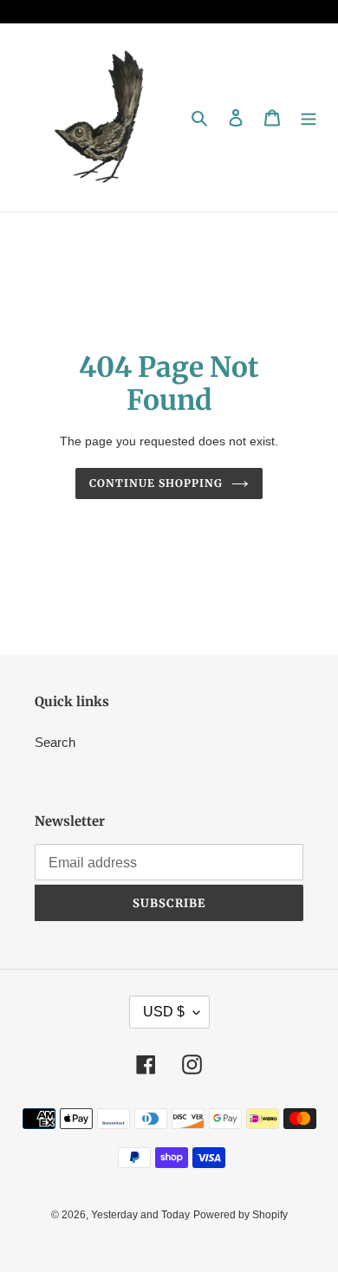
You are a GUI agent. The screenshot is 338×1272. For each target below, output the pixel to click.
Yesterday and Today (140, 1215)
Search (55, 742)
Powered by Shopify (240, 1215)
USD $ (164, 1011)
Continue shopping (156, 483)
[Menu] (308, 117)
